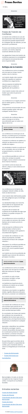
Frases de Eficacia (8, 395)
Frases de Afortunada (11, 353)
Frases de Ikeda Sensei (9, 392)
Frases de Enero (7, 402)
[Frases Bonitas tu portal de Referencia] (11, 2)
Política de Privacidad (16, 412)
